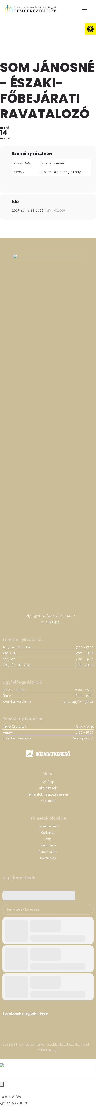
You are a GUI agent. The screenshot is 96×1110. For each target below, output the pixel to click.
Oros (48, 839)
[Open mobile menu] (86, 9)
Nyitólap (48, 782)
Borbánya (48, 832)
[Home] (31, 13)
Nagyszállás (48, 851)
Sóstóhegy (48, 845)
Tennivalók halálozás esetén (48, 794)
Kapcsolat (48, 801)
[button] (90, 29)
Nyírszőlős (48, 858)
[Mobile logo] (2, 1062)
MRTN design (48, 1050)
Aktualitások (48, 788)
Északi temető (48, 826)
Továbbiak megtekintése (25, 1013)
